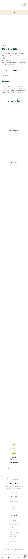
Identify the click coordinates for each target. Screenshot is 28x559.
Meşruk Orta (14, 195)
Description (6, 81)
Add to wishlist (14, 70)
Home (3, 12)
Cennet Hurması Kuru (14, 130)
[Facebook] (10, 464)
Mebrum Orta (14, 163)
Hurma (7, 12)
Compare (6, 70)
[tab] (14, 82)
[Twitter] (15, 464)
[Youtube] (12, 464)
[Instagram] (18, 464)
